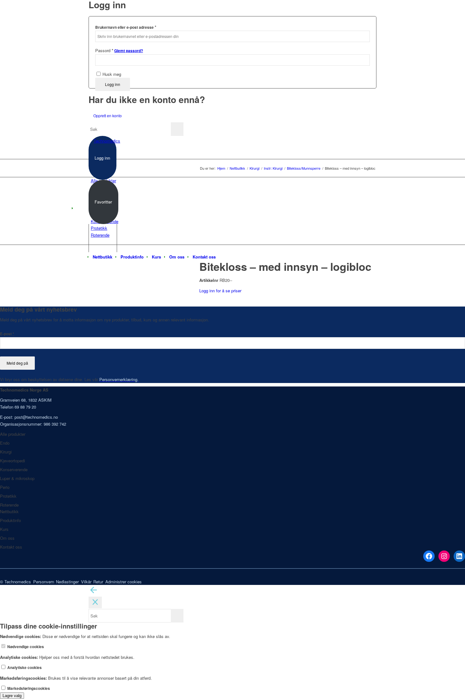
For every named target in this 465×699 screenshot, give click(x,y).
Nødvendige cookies (25, 646)
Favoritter (103, 202)
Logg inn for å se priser (220, 291)
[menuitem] (102, 257)
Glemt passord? (128, 50)
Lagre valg (12, 695)
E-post (7, 334)
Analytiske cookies (24, 667)
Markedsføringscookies (28, 688)
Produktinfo (10, 520)
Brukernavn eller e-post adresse (125, 27)
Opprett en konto (107, 115)
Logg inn (112, 84)
